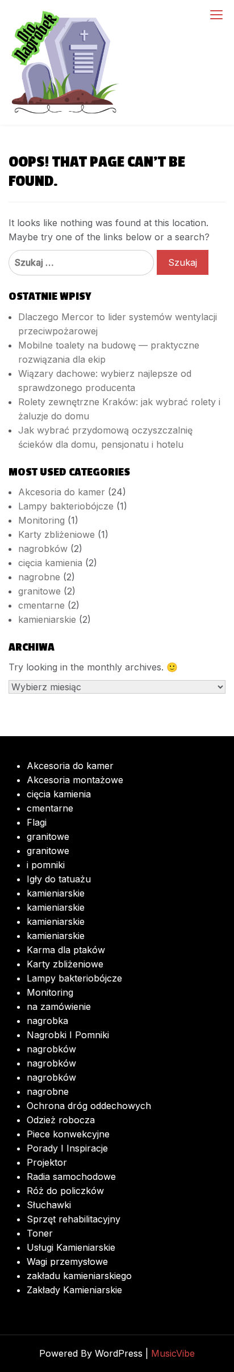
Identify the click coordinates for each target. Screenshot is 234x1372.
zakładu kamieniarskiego (79, 1275)
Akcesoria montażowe (75, 779)
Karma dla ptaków (66, 949)
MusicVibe (173, 1353)
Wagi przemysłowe (67, 1261)
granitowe (39, 591)
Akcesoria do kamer (61, 492)
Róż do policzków (65, 1190)
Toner (40, 1233)
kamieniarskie (47, 619)
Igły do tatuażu (59, 879)
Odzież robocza (61, 1119)
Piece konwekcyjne (68, 1134)
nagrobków (43, 548)
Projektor (47, 1162)
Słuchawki (49, 1204)
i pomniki (46, 864)
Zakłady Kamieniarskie (74, 1289)
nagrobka (47, 1020)
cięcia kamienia (50, 562)
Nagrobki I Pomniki (68, 1034)
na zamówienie (59, 1006)
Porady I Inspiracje (67, 1148)
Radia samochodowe (71, 1176)
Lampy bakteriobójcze (66, 506)
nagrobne (39, 577)
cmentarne (41, 605)
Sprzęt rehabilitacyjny (73, 1219)
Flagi (37, 822)
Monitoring (41, 520)
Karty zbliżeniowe (56, 534)
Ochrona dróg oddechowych (89, 1105)
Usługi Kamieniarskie (71, 1247)
